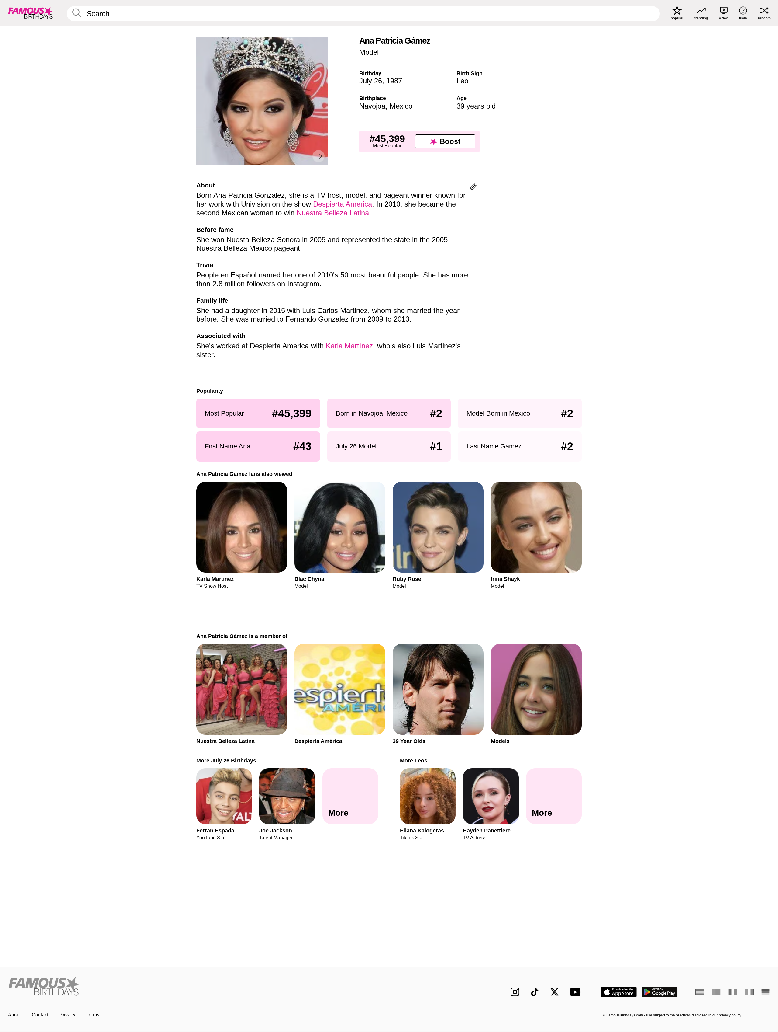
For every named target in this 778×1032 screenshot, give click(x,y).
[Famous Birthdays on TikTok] (534, 992)
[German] (765, 992)
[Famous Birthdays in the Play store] (660, 992)
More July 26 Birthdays (226, 760)
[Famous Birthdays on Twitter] (554, 992)
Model (369, 52)
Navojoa (372, 106)
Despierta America (342, 204)
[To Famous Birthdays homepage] (30, 12)
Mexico (401, 106)
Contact (40, 1014)
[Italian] (749, 992)
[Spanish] (699, 992)
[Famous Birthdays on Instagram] (515, 992)
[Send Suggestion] (473, 187)
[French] (732, 992)
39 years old (476, 106)
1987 (394, 81)
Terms (92, 1014)
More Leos (413, 760)
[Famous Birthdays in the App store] (619, 992)
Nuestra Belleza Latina (333, 213)
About (14, 1014)
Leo (462, 81)
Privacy (67, 1014)
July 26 (370, 81)
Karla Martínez (349, 346)
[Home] (196, 987)
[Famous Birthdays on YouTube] (576, 992)
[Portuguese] (716, 992)
